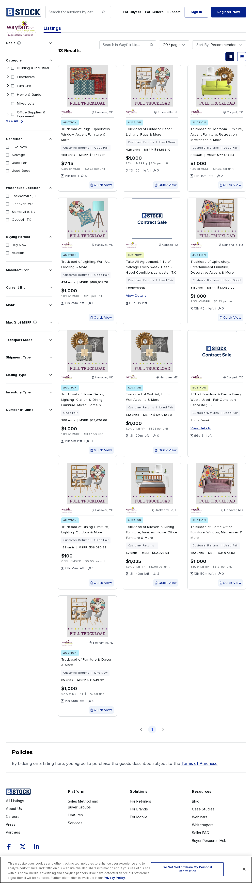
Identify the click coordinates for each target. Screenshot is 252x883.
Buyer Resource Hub (209, 840)
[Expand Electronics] (8, 77)
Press (11, 824)
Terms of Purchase (199, 763)
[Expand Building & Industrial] (8, 68)
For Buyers (132, 12)
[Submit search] (103, 12)
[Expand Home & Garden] (8, 95)
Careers (12, 816)
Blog (195, 801)
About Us (14, 808)
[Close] (244, 869)
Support (174, 12)
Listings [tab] (52, 28)
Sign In (196, 12)
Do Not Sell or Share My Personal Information (187, 869)
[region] (126, 869)
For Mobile (138, 817)
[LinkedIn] (36, 847)
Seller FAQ (200, 832)
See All (12, 121)
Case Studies (203, 809)
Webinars (199, 817)
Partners (13, 832)
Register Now (228, 12)
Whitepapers (203, 824)
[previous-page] (141, 729)
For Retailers (140, 801)
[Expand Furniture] (8, 86)
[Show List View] (241, 56)
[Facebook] (9, 847)
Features (75, 815)
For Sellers (154, 12)
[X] (23, 847)
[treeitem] (28, 68)
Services (75, 823)
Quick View (103, 185)
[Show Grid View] (229, 56)
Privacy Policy (114, 878)
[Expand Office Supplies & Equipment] (8, 114)
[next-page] (163, 729)
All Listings (15, 800)
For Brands (139, 809)
